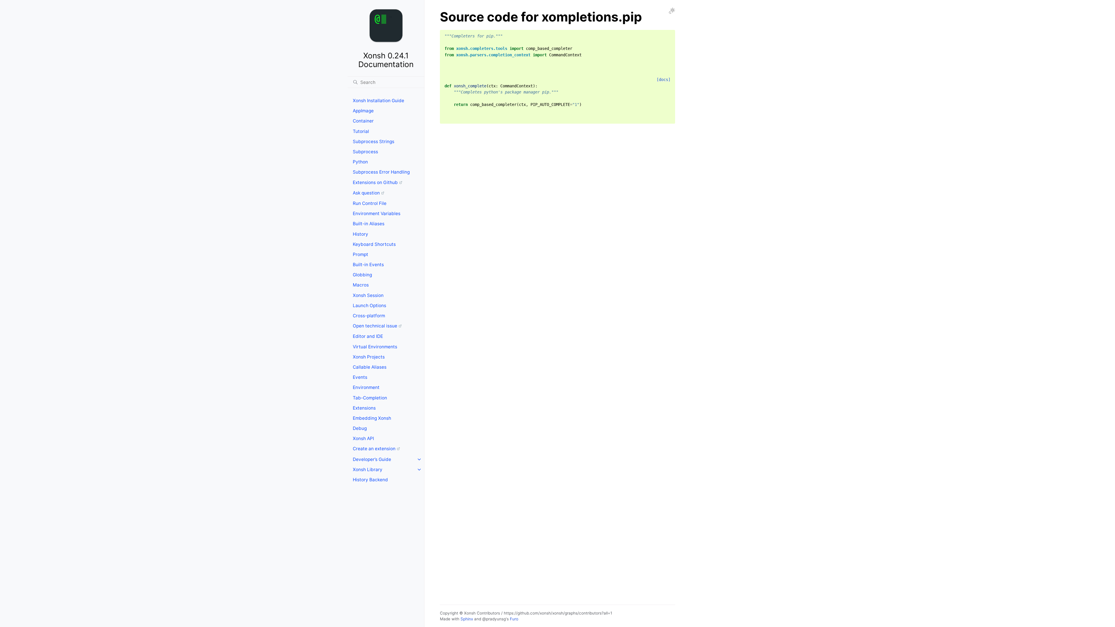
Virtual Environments (375, 346)
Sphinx (467, 619)
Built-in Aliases (368, 223)
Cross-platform (369, 315)
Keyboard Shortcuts (374, 244)
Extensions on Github (375, 182)
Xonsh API (363, 438)
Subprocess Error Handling (381, 172)
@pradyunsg (494, 619)
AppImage (363, 110)
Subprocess (365, 151)
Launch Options (369, 305)
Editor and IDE (368, 336)
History (360, 234)
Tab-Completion (370, 398)
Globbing (362, 275)
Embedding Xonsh (372, 418)
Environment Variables (376, 213)
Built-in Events (368, 264)
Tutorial (361, 131)
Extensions (364, 408)
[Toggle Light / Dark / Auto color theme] (672, 11)
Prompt (360, 254)
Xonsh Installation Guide (378, 100)
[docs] (663, 79)
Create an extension (374, 448)
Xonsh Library (367, 469)
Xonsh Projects (369, 357)
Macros (361, 285)
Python (360, 162)
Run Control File (369, 203)
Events (360, 377)
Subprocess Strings (373, 141)
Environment (366, 387)
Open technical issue (375, 326)
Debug (360, 428)
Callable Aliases (369, 367)
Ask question (366, 193)
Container (363, 121)
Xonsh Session (368, 295)
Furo (514, 619)
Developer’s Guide (372, 459)
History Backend (370, 479)
